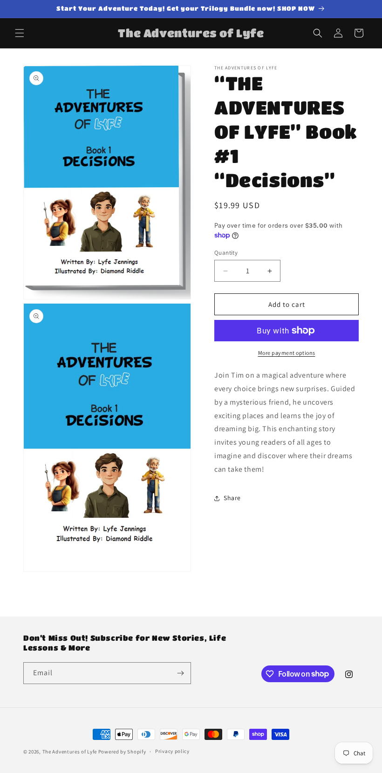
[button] (19, 33)
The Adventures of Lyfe (69, 751)
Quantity (226, 253)
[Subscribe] (180, 673)
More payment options (286, 352)
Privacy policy (172, 751)
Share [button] (232, 498)
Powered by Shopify (122, 751)
